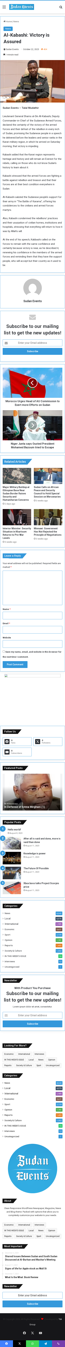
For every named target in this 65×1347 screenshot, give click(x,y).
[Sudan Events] (21, 7)
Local (7, 918)
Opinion (8, 940)
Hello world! (14, 829)
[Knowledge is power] (12, 858)
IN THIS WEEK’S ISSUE (15, 956)
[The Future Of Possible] (12, 873)
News (16, 21)
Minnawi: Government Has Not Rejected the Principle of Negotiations (48, 531)
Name (6, 609)
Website (7, 637)
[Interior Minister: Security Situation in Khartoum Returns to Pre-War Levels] (17, 517)
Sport (7, 934)
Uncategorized (12, 966)
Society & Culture (13, 950)
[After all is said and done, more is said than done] (12, 843)
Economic (9, 929)
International (11, 924)
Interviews (10, 961)
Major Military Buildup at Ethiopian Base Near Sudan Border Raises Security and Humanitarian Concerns (16, 493)
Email (6, 623)
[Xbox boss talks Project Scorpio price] (12, 888)
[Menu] (4, 8)
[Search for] (60, 8)
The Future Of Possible (36, 868)
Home (9, 21)
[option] (32, 792)
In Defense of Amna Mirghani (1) (24, 807)
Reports (9, 945)
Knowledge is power (35, 853)
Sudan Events (12, 49)
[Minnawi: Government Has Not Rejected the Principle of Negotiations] (48, 517)
